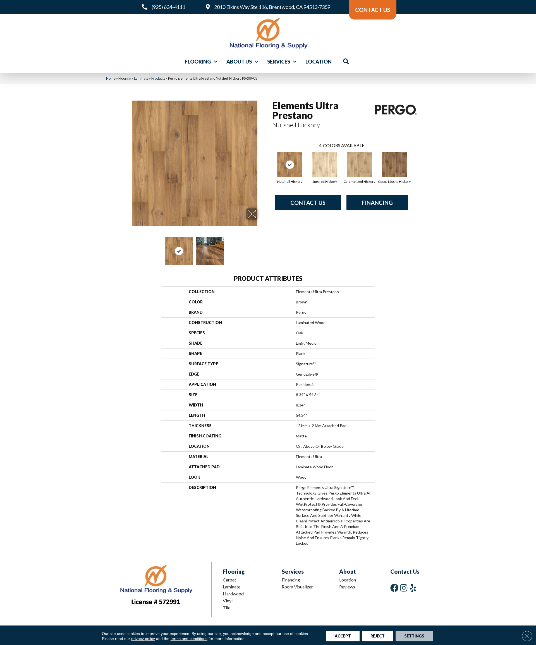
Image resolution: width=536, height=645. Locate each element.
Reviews (347, 586)
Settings (414, 636)
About (347, 571)
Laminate (141, 78)
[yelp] (413, 587)
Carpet (229, 579)
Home (111, 78)
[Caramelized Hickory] (360, 165)
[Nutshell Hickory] (290, 165)
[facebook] (394, 587)
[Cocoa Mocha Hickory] (394, 165)
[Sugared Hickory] (325, 165)
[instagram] (403, 587)
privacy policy (143, 638)
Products (158, 78)
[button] (216, 61)
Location (318, 62)
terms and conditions (189, 638)
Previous (128, 248)
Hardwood (233, 593)
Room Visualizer (297, 586)
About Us (239, 62)
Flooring (198, 62)
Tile (226, 607)
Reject (377, 636)
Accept (343, 636)
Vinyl (228, 600)
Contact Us (308, 202)
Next (261, 248)
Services (278, 62)
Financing (377, 202)
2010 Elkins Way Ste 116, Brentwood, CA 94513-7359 (272, 7)
